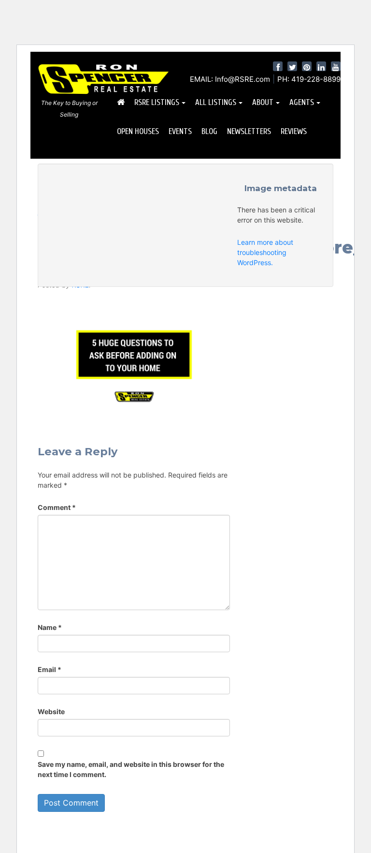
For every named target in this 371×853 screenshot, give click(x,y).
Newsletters (249, 131)
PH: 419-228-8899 (309, 79)
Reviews (294, 131)
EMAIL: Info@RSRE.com (230, 79)
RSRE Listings (156, 102)
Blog (209, 131)
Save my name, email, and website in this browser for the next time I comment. (131, 769)
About (262, 102)
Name (50, 627)
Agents (301, 102)
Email (49, 669)
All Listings (215, 102)
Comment (57, 507)
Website (51, 711)
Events (180, 131)
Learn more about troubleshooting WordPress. (265, 252)
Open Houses (138, 131)
